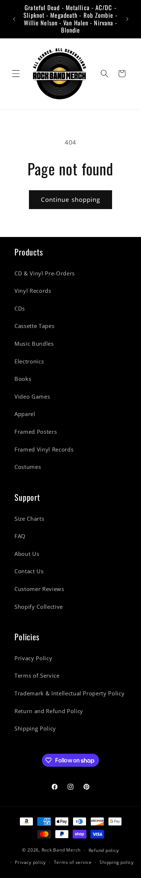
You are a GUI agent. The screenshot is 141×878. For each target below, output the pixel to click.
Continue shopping (71, 199)
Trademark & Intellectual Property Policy (69, 693)
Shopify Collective (38, 607)
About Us (26, 554)
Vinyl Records (32, 291)
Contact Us (29, 571)
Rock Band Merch (61, 850)
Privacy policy (30, 862)
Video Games (32, 396)
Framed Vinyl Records (43, 449)
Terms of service (73, 862)
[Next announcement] (127, 19)
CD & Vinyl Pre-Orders (44, 273)
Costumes (27, 467)
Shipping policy (116, 862)
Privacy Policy (33, 658)
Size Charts (29, 519)
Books (22, 379)
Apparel (24, 414)
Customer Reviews (39, 589)
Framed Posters (35, 432)
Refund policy (104, 850)
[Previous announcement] (14, 19)
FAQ (20, 536)
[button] (16, 73)
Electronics (29, 361)
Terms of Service (37, 675)
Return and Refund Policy (48, 711)
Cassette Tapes (34, 326)
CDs (19, 308)
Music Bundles (34, 344)
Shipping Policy (35, 728)
